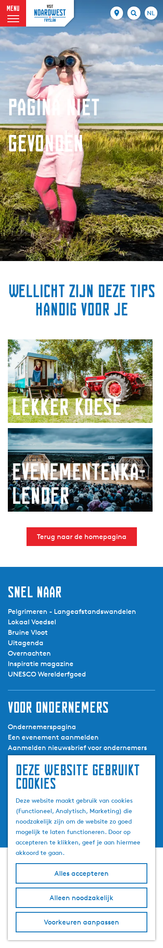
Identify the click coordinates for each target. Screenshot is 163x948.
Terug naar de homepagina (81, 537)
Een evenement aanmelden (53, 737)
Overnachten (29, 653)
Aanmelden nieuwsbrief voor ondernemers (77, 748)
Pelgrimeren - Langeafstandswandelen (72, 611)
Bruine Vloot (28, 632)
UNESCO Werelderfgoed (47, 674)
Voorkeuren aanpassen (81, 922)
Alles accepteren (81, 873)
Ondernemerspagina (42, 727)
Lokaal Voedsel (32, 622)
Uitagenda (25, 643)
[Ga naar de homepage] (50, 13)
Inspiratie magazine (40, 664)
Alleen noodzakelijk (81, 898)
